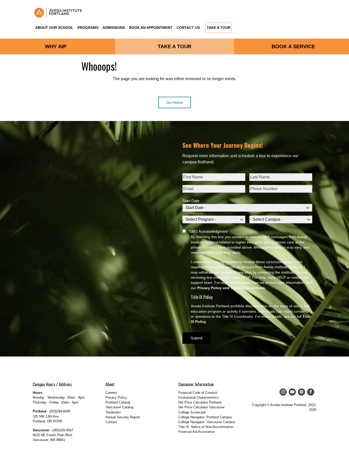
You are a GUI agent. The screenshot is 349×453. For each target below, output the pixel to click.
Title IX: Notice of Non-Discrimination (205, 427)
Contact (111, 422)
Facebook (309, 392)
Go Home (174, 102)
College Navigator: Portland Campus (205, 417)
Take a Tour (218, 28)
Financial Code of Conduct (197, 393)
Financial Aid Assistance (196, 432)
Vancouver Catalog (119, 407)
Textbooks (113, 412)
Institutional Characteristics (198, 397)
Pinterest (300, 392)
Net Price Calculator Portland (199, 402)
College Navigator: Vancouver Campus (206, 422)
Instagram (282, 392)
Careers (111, 393)
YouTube (291, 392)
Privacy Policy (116, 397)
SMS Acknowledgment (208, 231)
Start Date (190, 201)
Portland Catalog (118, 402)
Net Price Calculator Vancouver (201, 407)
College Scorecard (191, 412)
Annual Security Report (123, 417)
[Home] (58, 12)
